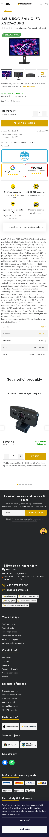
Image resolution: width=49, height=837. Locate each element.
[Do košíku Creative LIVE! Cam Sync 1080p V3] (35, 456)
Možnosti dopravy (9, 624)
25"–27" (42, 333)
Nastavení (24, 820)
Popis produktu (12, 227)
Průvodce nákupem (10, 639)
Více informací (29, 86)
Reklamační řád (8, 702)
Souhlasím (24, 829)
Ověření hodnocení (10, 706)
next (47, 428)
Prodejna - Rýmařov (10, 669)
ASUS (45, 131)
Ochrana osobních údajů (12, 694)
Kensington (38, 313)
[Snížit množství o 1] (35, 113)
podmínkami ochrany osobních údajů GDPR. (28, 520)
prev (2, 428)
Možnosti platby (8, 628)
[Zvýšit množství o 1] (44, 113)
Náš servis (6, 661)
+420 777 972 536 (17, 585)
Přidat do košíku (24, 123)
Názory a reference (10, 672)
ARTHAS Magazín (9, 710)
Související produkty (32, 227)
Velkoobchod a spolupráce (13, 643)
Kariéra (5, 676)
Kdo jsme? (6, 657)
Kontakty (5, 665)
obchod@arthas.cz (17, 590)
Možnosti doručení (12, 101)
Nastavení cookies (9, 698)
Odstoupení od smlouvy (11, 635)
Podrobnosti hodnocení (37, 28)
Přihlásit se (36, 512)
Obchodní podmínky (10, 691)
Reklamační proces (10, 631)
